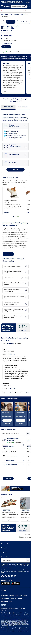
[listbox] (16, 77)
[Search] (25, 6)
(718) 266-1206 (5, 449)
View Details (8, 478)
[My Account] (27, 6)
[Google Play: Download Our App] (15, 583)
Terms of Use (4, 595)
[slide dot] (13, 216)
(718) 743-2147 (8, 36)
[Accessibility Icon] (3, 605)
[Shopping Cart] (29, 6)
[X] (5, 576)
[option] (13, 77)
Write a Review (5, 33)
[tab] (8, 107)
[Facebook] (2, 576)
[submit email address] (28, 560)
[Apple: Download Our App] (5, 583)
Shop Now (6, 212)
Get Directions (8, 43)
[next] (27, 393)
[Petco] (7, 6)
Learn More (7, 423)
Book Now (6, 46)
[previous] (3, 393)
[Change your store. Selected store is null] (2, 10)
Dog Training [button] (10, 21)
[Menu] (2, 6)
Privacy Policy (14, 595)
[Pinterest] (9, 576)
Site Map (13, 598)
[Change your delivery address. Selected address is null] (27, 10)
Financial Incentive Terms (18, 571)
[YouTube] (15, 576)
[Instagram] (12, 576)
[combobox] (15, 433)
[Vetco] (3, 590)
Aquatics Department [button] (24, 21)
